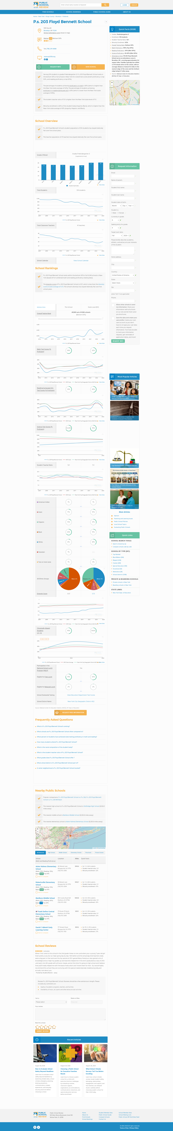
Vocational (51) (117, 569)
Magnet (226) (117, 560)
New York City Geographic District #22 (81, 701)
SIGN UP (134, 5)
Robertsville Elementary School (45, 883)
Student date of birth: (118, 202)
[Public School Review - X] (34, 1127)
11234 (54, 30)
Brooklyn (47, 30)
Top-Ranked (116, 554)
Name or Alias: (75, 998)
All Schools (40, 852)
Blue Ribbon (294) (118, 557)
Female (121, 213)
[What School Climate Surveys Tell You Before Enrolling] (95, 1053)
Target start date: (117, 232)
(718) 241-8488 (51, 49)
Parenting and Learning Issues (123, 519)
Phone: (113, 297)
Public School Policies (121, 521)
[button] (70, 836)
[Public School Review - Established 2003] (41, 5)
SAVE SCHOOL (91, 67)
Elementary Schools (76, 852)
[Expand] (37, 835)
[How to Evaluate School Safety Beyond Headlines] (45, 1053)
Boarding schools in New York (122, 585)
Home (84, 1113)
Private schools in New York (121, 582)
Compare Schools (104, 1117)
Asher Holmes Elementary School (77, 821)
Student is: (115, 210)
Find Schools (86, 1117)
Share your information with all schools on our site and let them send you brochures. (126, 309)
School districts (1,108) (120, 575)
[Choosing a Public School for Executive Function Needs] (70, 1053)
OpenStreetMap (101, 848)
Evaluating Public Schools (122, 527)
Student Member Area (105, 1113)
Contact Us (102, 1119)
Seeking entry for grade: (119, 224)
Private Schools (99, 852)
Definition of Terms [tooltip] (41, 307)
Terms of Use (124, 1128)
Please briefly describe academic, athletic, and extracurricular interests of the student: (124, 242)
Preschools (88, 852)
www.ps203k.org (49, 56)
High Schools (51, 852)
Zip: (112, 287)
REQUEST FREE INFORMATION (73, 712)
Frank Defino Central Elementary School (45, 912)
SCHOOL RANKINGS (73, 12)
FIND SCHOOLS (48, 12)
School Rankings (87, 1119)
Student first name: (118, 187)
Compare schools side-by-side (122, 547)
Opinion (116, 516)
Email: (113, 173)
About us (85, 1115)
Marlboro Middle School (71, 815)
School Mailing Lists (125, 1115)
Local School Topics (120, 524)
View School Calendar (81, 260)
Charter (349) (117, 563)
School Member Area (125, 1113)
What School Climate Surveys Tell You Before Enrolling (94, 1071)
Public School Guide (105, 1115)
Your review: (39, 1006)
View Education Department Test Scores (81, 695)
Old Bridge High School (91, 806)
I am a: (37, 998)
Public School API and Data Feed (129, 1117)
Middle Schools (63, 852)
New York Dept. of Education (122, 593)
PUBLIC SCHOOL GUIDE (101, 12)
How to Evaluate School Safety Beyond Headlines (44, 1070)
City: (112, 264)
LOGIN (125, 5)
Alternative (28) (117, 572)
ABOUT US (127, 12)
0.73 (93, 594)
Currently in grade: (117, 216)
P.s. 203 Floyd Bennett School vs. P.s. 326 (72, 797)
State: (113, 279)
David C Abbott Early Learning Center (44, 928)
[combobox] (79, 5)
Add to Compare (43, 877)
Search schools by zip (119, 544)
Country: (114, 272)
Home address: (116, 257)
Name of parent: (116, 180)
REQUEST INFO (55, 67)
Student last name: (117, 195)
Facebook (38, 1127)
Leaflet (94, 848)
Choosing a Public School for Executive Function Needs (70, 1071)
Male (114, 213)
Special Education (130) (120, 566)
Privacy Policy (134, 1128)
